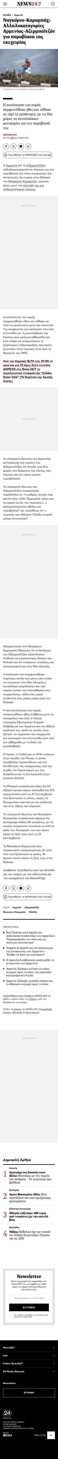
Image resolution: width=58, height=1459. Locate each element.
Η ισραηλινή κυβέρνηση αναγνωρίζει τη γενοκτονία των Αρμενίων (30, 961)
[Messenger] (21, 146)
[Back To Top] (51, 1435)
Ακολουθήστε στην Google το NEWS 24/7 (25, 996)
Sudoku (7, 1013)
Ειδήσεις (27, 870)
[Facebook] (6, 146)
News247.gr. (38, 878)
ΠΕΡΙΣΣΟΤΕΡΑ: (11, 927)
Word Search (32, 1013)
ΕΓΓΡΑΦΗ (29, 1393)
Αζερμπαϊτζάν (35, 165)
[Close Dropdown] (54, 1348)
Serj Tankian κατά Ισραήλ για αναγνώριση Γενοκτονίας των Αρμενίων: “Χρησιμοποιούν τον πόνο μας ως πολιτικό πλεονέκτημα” (30, 937)
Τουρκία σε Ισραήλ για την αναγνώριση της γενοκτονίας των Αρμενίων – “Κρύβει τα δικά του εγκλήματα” (29, 951)
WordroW (17, 1013)
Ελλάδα (7, 15)
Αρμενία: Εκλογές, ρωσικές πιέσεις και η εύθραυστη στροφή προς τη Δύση (29, 982)
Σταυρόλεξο (45, 1009)
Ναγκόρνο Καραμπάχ (22, 181)
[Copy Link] (28, 146)
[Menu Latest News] (53, 4)
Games (17, 1009)
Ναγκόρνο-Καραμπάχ (14, 912)
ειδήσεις (33, 999)
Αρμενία (18, 15)
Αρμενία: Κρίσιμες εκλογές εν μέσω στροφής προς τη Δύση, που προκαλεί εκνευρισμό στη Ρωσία (28, 972)
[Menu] (5, 4)
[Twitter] (13, 146)
